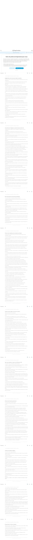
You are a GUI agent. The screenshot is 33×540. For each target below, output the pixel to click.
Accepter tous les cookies (19, 18)
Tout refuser (16, 20)
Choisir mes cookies (12, 18)
